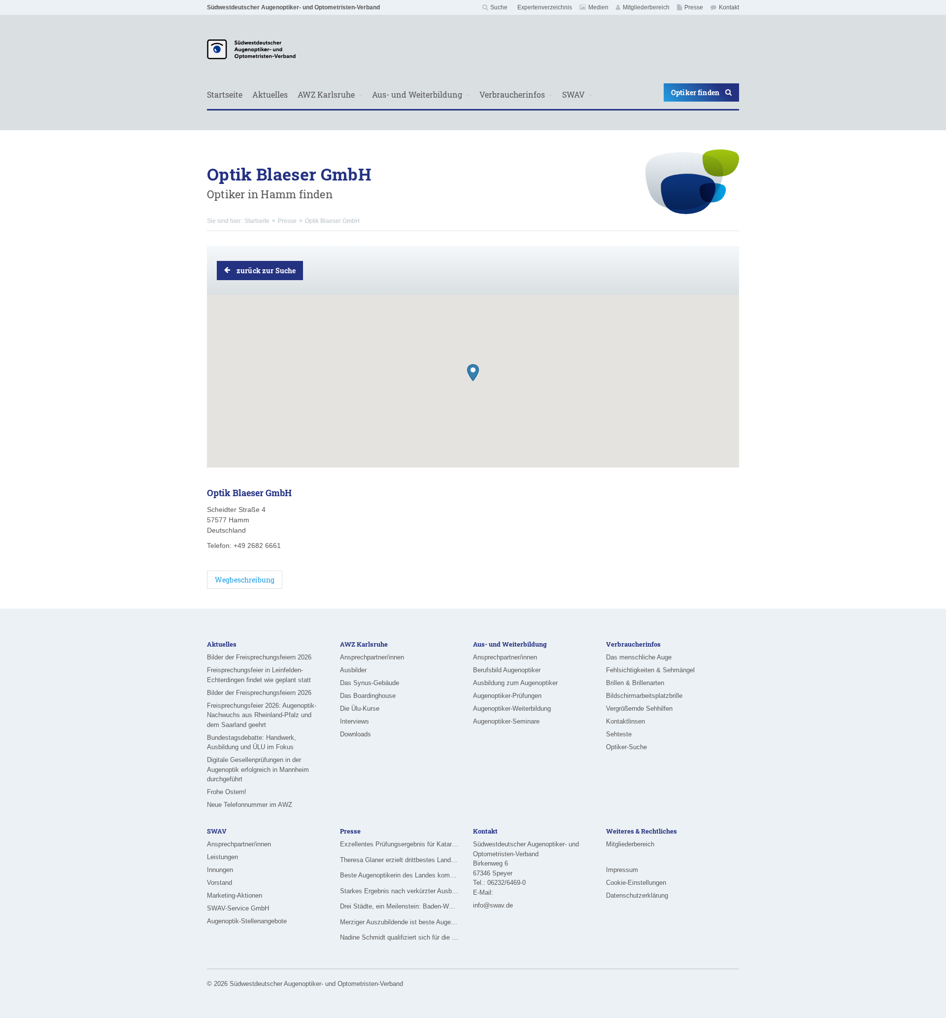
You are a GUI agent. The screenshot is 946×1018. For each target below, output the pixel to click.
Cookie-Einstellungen (636, 882)
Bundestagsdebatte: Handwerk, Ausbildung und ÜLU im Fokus (251, 742)
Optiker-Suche (626, 747)
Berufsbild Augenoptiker (507, 670)
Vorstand (219, 882)
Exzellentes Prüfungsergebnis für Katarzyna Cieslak (399, 844)
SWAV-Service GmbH (238, 908)
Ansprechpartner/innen (372, 657)
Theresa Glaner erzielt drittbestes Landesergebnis (399, 860)
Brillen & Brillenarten (635, 683)
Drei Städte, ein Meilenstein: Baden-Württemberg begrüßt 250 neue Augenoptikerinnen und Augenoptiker (399, 906)
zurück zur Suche (266, 270)
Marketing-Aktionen (234, 895)
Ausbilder (353, 670)
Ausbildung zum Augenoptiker (515, 683)
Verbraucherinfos (512, 94)
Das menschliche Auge (639, 657)
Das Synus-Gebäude (369, 683)
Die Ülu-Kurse (359, 708)
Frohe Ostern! (226, 792)
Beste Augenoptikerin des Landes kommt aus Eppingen (399, 875)
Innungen (220, 869)
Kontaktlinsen (625, 721)
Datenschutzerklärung (637, 895)
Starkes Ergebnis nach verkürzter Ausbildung (399, 891)
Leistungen (222, 857)
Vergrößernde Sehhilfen (639, 708)
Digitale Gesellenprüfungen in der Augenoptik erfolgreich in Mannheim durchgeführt (258, 769)
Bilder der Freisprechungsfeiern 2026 (259, 657)
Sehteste (619, 734)
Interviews (354, 721)
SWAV (573, 94)
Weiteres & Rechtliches (641, 831)
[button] (473, 372)
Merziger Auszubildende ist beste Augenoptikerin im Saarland (399, 922)
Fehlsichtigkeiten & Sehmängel (650, 670)
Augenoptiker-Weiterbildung (512, 708)
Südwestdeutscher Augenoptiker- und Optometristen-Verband (293, 7)
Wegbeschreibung (244, 579)
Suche (498, 7)
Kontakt (729, 7)
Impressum (622, 869)
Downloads (355, 734)
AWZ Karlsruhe (326, 94)
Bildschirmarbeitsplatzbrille (644, 695)
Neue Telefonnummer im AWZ (249, 804)
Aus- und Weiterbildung (417, 94)
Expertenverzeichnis (544, 7)
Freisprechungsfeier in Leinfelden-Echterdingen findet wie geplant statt (259, 675)
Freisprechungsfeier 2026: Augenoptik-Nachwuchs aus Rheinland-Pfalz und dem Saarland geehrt (261, 715)
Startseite (224, 94)
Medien (598, 7)
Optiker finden (695, 92)
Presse (693, 7)
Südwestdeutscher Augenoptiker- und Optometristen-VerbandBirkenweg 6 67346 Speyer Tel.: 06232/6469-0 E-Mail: (526, 868)
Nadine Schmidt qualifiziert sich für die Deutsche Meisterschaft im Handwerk (399, 937)
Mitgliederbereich (646, 7)
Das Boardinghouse (368, 695)
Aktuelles (270, 94)
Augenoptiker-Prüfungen (507, 695)
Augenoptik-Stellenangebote (247, 921)
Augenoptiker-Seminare (506, 721)
